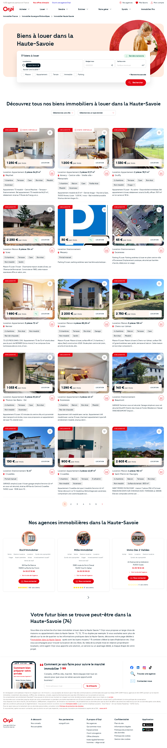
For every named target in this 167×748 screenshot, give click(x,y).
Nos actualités (36, 726)
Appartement (42, 74)
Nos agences (92, 723)
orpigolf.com (64, 723)
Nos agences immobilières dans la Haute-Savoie (83, 523)
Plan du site (119, 723)
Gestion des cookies (122, 739)
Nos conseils (36, 723)
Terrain (56, 74)
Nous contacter (30, 581)
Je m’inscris (91, 686)
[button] (38, 65)
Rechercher (138, 82)
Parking (81, 74)
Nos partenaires (66, 719)
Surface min (121, 61)
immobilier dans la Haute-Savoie (46, 639)
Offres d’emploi (93, 736)
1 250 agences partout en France (16, 3)
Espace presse (92, 730)
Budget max (90, 61)
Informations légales (122, 726)
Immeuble (68, 74)
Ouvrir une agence (94, 733)
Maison (28, 74)
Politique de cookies (122, 736)
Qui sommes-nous (94, 726)
